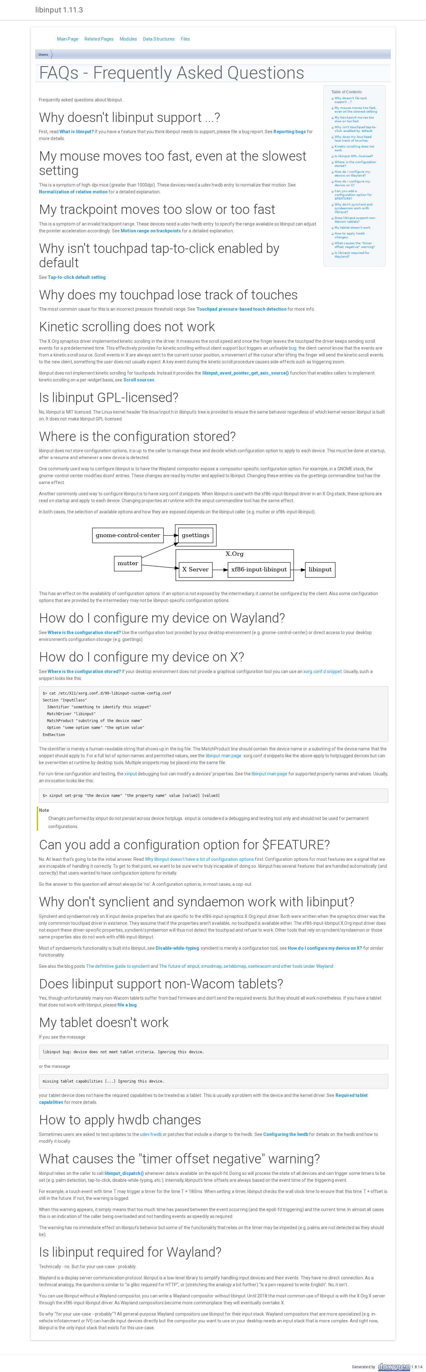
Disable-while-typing (177, 948)
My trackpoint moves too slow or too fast (354, 119)
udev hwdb (151, 1134)
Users (43, 54)
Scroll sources (138, 379)
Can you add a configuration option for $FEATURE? (353, 194)
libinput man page (224, 755)
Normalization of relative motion (73, 191)
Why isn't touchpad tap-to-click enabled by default (356, 129)
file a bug (127, 1004)
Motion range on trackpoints (151, 230)
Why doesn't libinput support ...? (351, 100)
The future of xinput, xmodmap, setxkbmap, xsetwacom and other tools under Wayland (246, 966)
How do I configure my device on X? (352, 183)
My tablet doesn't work (352, 227)
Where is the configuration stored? (84, 632)
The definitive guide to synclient (117, 966)
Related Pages (99, 38)
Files (185, 38)
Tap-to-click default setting (77, 277)
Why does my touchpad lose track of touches (353, 138)
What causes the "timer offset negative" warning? (355, 245)
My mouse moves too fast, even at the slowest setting (356, 109)
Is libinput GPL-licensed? (354, 156)
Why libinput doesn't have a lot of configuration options (199, 859)
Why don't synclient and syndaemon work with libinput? (353, 208)
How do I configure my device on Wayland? (352, 173)
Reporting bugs (290, 131)
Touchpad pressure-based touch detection (241, 309)
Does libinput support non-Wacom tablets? (355, 219)
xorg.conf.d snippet (322, 671)
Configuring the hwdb (285, 1134)
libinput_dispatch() (124, 1173)
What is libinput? (77, 131)
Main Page (67, 38)
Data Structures (159, 38)
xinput (130, 773)
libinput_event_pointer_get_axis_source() (245, 373)
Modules (128, 38)
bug (292, 348)
